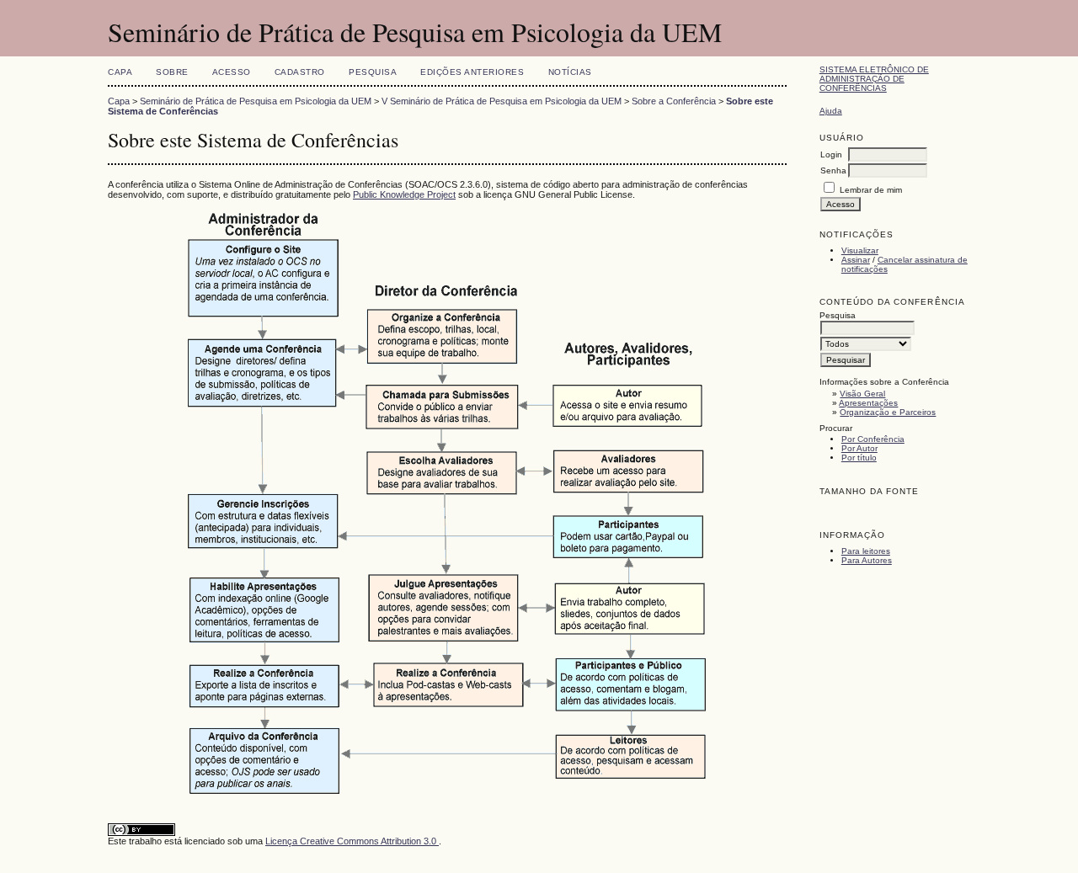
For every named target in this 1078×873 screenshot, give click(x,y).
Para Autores (866, 560)
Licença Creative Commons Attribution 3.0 (352, 841)
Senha (833, 170)
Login (831, 154)
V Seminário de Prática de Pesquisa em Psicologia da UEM (502, 101)
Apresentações (868, 402)
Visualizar (859, 250)
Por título (859, 457)
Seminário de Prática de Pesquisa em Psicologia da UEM (255, 101)
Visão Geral (862, 393)
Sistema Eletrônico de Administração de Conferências (874, 79)
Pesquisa (373, 72)
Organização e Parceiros (888, 412)
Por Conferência (873, 439)
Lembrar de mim (871, 189)
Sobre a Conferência (674, 101)
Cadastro (300, 72)
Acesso (231, 72)
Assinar (855, 259)
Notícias (570, 72)
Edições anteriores (472, 72)
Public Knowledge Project (404, 194)
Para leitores (865, 551)
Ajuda (830, 110)
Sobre (172, 72)
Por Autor (859, 448)
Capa (120, 72)
